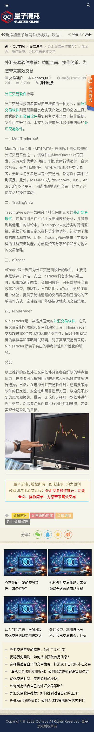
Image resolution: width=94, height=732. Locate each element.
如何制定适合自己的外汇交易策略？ (37, 686)
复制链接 (47, 83)
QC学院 (19, 46)
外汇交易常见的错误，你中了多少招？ (38, 650)
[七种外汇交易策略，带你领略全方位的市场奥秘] (70, 562)
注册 (88, 34)
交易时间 (20, 515)
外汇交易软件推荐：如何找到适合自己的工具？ (45, 693)
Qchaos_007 (41, 78)
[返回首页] (6, 46)
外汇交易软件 (16, 94)
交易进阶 (36, 46)
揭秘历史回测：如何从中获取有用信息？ (40, 657)
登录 (75, 34)
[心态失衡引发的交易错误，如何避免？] (25, 562)
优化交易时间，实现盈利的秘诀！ (35, 678)
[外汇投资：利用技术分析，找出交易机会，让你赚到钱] (70, 609)
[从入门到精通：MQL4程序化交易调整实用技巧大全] (25, 609)
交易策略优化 (42, 515)
